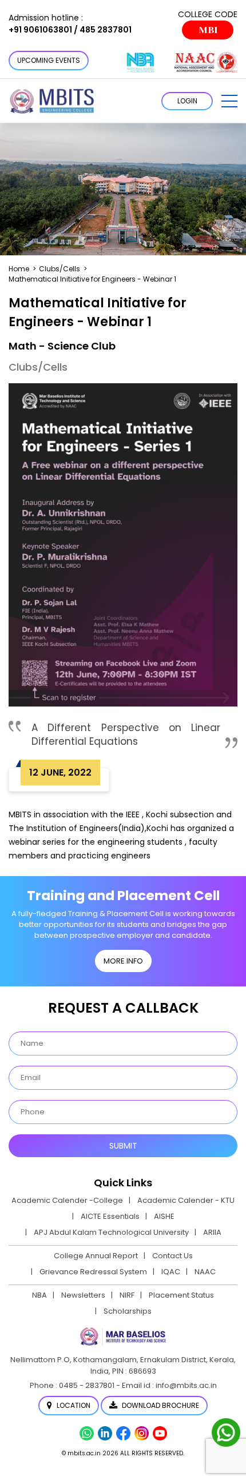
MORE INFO (123, 961)
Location (72, 1405)
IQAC (170, 1271)
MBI (208, 30)
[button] (229, 101)
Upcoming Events (48, 60)
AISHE (164, 1216)
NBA (39, 1295)
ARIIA (212, 1232)
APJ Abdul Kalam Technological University (111, 1232)
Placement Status (181, 1295)
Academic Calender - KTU (186, 1200)
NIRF (127, 1295)
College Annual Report (96, 1255)
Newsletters (83, 1295)
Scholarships (128, 1311)
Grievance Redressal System (93, 1271)
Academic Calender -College (67, 1200)
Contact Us (172, 1255)
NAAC (205, 1271)
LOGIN (187, 101)
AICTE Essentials (110, 1216)
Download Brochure (159, 1405)
